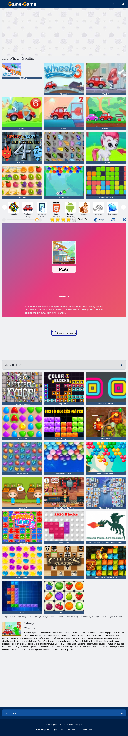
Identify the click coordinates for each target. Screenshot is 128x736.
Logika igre (37, 617)
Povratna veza (86, 730)
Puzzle (60, 617)
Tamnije (100, 220)
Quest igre (49, 617)
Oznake (71, 730)
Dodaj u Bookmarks (66, 333)
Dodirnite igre (87, 617)
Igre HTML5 (101, 617)
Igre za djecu (23, 617)
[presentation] (4, 207)
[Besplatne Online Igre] (22, 4)
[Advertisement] (33, 32)
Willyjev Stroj (72, 617)
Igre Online (10, 617)
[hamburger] (3, 4)
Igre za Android (115, 617)
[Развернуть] (124, 219)
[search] (122, 712)
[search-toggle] (113, 4)
